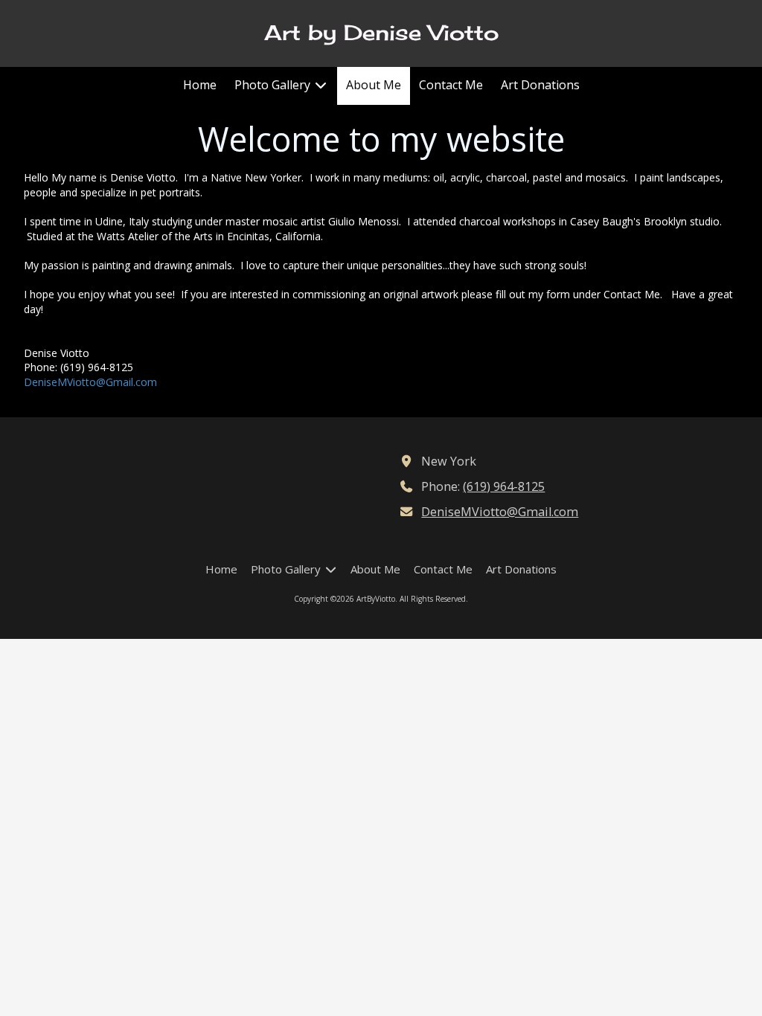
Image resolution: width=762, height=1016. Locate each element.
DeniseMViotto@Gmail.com (90, 382)
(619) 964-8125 (504, 486)
